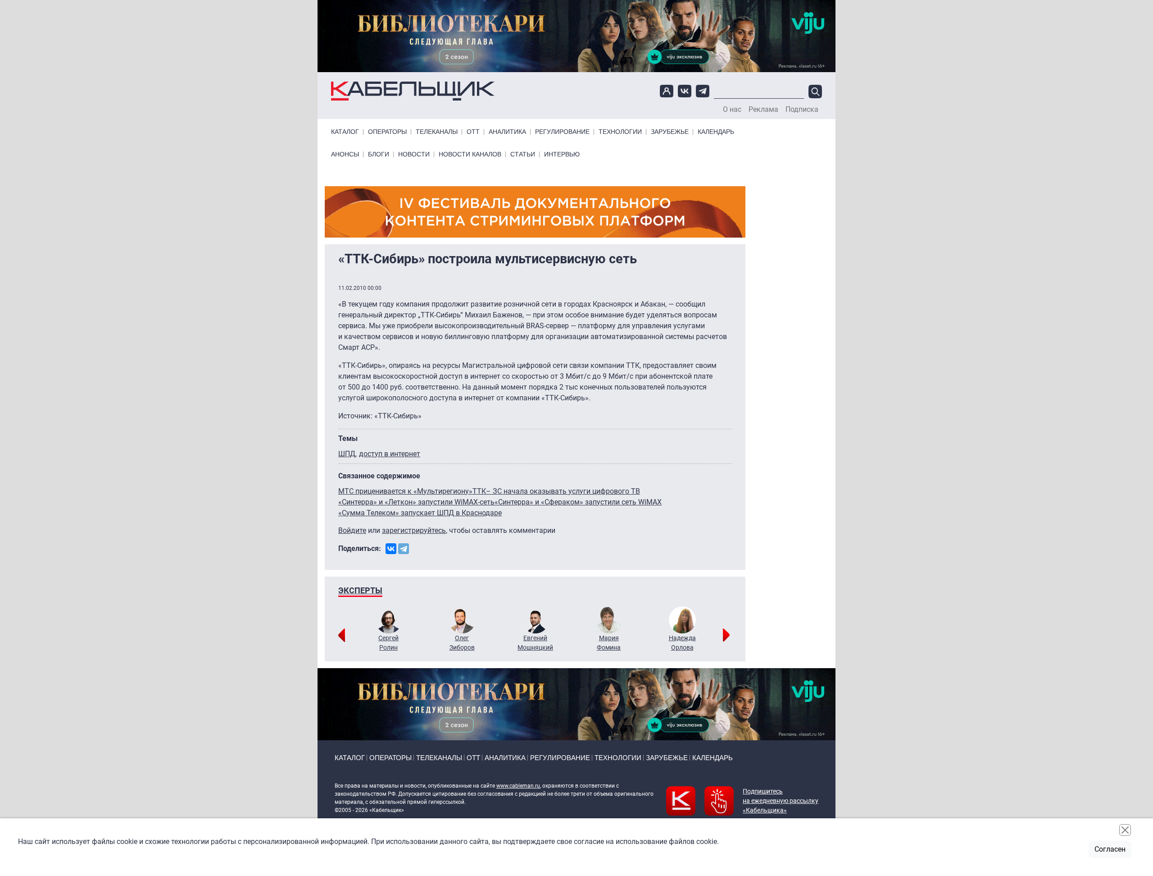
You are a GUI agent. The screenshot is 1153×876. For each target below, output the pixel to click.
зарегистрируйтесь (414, 530)
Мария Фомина (609, 642)
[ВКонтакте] (391, 548)
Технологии (620, 132)
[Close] (1125, 830)
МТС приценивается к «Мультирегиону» (405, 491)
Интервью (562, 154)
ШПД (346, 453)
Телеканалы (437, 132)
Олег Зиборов (462, 642)
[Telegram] (403, 548)
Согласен (1110, 849)
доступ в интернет (389, 453)
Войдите (352, 530)
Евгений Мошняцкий (535, 642)
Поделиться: (359, 548)
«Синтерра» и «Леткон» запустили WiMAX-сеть (416, 502)
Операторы (387, 132)
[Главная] (413, 91)
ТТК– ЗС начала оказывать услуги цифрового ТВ (556, 491)
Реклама (763, 109)
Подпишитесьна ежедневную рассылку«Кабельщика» (780, 801)
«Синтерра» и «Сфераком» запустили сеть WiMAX (578, 502)
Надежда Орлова (682, 642)
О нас (732, 109)
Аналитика (507, 132)
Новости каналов (470, 154)
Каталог (345, 132)
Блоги (378, 154)
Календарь (716, 132)
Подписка (801, 109)
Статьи (522, 154)
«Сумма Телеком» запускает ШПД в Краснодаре (420, 513)
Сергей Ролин (388, 642)
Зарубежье (670, 132)
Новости (414, 154)
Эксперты (360, 590)
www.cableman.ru (518, 786)
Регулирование (562, 132)
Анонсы (345, 154)
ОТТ (473, 132)
